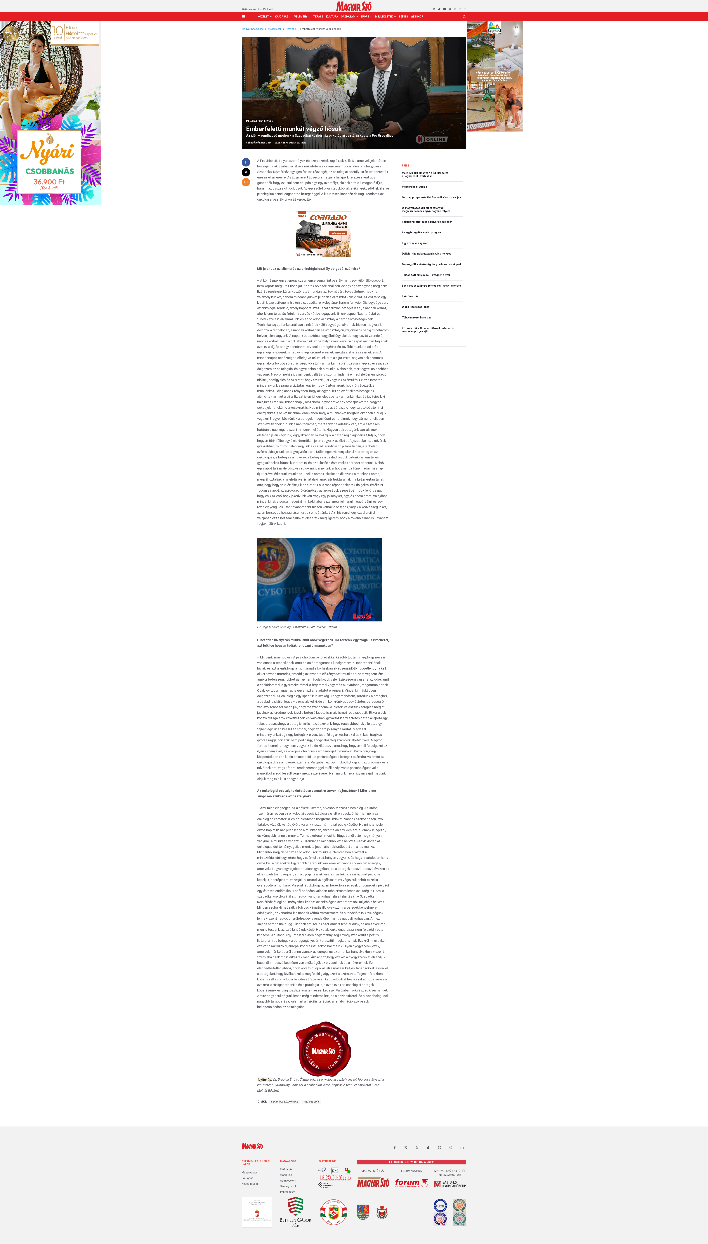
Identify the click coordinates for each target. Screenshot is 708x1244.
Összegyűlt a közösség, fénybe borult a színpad (431, 264)
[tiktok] (439, 9)
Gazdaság (348, 16)
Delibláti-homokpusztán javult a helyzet (426, 253)
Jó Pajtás (247, 1178)
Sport (365, 16)
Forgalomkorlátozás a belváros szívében (427, 221)
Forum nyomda (411, 1171)
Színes (403, 16)
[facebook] (429, 9)
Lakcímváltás (410, 296)
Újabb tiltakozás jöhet (415, 306)
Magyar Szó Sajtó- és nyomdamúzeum (450, 1173)
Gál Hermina (263, 142)
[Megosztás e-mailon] (246, 182)
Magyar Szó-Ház (373, 1171)
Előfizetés (286, 1169)
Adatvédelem (288, 1180)
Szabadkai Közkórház (284, 1102)
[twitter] (434, 9)
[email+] (462, 1147)
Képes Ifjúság (250, 1183)
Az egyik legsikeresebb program (422, 232)
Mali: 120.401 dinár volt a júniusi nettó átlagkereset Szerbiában (425, 174)
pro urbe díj (311, 1102)
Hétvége (291, 28)
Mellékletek (384, 16)
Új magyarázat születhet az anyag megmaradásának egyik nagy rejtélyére (426, 209)
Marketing (286, 1175)
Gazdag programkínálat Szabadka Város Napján (431, 197)
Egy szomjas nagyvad (415, 243)
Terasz (318, 16)
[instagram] (449, 9)
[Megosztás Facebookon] (246, 162)
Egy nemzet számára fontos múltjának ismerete (431, 285)
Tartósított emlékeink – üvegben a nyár (426, 275)
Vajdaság (281, 16)
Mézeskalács (250, 1172)
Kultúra (332, 16)
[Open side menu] (243, 16)
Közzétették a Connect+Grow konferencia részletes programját (428, 330)
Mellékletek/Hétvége (259, 121)
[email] (465, 9)
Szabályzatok (288, 1186)
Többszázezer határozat (417, 317)
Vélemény (300, 16)
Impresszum (287, 1192)
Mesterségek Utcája (414, 186)
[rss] (460, 9)
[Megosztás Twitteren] (246, 172)
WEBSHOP (417, 16)
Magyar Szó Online (253, 28)
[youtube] (444, 9)
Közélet (263, 16)
